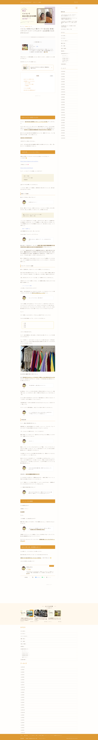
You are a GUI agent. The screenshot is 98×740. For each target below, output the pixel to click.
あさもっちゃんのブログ (26, 2)
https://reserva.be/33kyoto (26, 167)
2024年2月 (63, 109)
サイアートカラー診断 (29, 84)
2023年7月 (63, 125)
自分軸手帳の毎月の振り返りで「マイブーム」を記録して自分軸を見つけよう (69, 19)
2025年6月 (63, 81)
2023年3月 (63, 130)
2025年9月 (63, 73)
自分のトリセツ (65, 61)
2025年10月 (63, 71)
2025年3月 (63, 84)
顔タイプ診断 (27, 82)
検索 (76, 8)
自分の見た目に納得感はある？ (30, 90)
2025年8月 (63, 76)
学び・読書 (63, 45)
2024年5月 (63, 102)
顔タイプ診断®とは (26, 228)
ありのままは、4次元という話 (66, 29)
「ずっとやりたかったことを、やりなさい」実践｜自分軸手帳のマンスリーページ (69, 15)
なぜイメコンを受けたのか (29, 79)
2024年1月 (63, 112)
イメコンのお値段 (27, 88)
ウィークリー (64, 55)
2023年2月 (63, 132)
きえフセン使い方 (64, 40)
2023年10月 (63, 117)
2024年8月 (63, 99)
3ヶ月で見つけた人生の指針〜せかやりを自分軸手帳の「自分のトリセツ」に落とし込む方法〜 (69, 22)
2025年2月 (63, 86)
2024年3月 (63, 107)
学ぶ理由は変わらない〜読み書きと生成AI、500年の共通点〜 (69, 26)
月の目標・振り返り (65, 60)
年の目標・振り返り (65, 58)
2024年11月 (63, 91)
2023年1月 (63, 135)
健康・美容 (28, 26)
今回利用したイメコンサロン (29, 81)
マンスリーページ (25, 652)
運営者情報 (22, 738)
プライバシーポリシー (42, 738)
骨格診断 (27, 85)
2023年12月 (63, 114)
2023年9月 (63, 120)
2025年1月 (63, 89)
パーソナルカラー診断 (27, 285)
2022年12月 (63, 138)
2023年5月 (63, 127)
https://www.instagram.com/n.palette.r (29, 161)
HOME (22, 735)
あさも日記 (63, 35)
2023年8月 (63, 122)
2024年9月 (63, 97)
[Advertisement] (37, 104)
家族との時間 (64, 48)
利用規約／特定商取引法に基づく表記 (31, 738)
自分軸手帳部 (64, 64)
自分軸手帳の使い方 (65, 53)
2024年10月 (63, 94)
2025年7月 (63, 79)
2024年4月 (63, 104)
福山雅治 (63, 50)
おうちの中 (63, 38)
